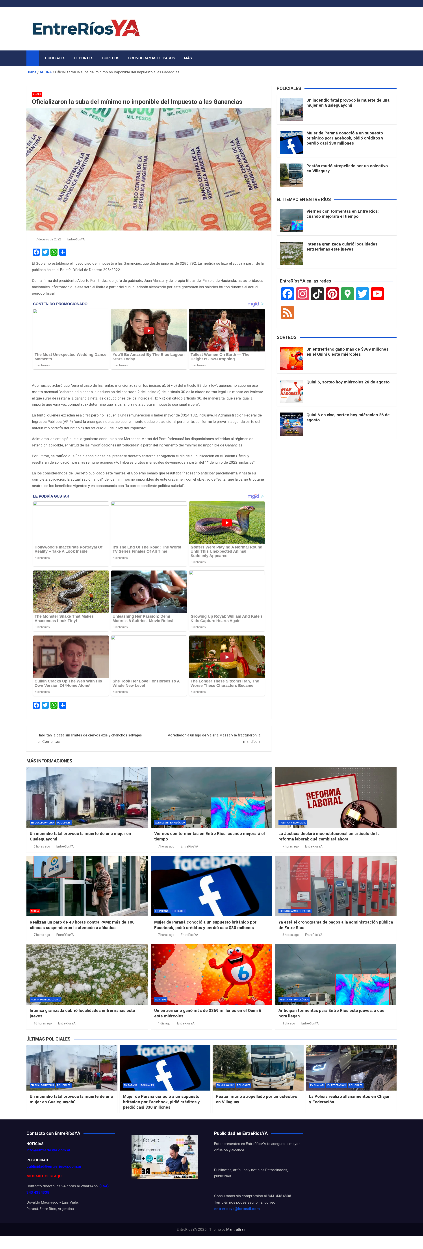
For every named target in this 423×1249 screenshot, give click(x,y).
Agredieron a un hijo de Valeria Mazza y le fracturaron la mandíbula (214, 738)
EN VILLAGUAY (225, 1085)
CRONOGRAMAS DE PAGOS (151, 58)
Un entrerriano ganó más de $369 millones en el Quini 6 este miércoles (347, 352)
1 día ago (164, 1023)
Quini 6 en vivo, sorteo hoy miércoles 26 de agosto (348, 417)
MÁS (188, 58)
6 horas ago (42, 846)
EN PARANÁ (162, 911)
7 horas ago (166, 846)
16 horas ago (43, 1023)
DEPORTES (83, 58)
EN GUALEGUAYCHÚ (42, 822)
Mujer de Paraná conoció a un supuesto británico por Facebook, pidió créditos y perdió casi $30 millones (344, 138)
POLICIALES (55, 58)
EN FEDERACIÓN (336, 1085)
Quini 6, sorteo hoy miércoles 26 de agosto (348, 382)
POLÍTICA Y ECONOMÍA (293, 822)
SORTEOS (110, 58)
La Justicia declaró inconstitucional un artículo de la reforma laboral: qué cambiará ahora (329, 836)
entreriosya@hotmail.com (237, 1208)
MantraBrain (236, 1229)
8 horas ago (290, 935)
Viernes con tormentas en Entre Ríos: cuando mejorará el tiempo (342, 214)
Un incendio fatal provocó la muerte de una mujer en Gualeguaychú (348, 103)
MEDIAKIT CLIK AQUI (44, 1176)
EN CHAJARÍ (317, 1085)
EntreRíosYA (76, 239)
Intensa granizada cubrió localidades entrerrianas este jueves (341, 247)
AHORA (37, 94)
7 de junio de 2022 (48, 239)
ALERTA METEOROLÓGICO (170, 822)
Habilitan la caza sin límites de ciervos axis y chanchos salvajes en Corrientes (89, 738)
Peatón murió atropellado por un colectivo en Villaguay (347, 168)
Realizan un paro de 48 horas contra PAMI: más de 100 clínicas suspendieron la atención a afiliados (82, 925)
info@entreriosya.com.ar (48, 1150)
